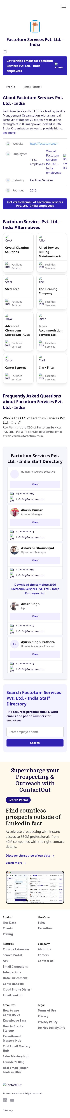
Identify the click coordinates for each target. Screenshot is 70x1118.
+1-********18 (25, 663)
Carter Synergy (15, 367)
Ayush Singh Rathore (38, 642)
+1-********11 (25, 531)
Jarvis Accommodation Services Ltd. (50, 330)
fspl (23, 608)
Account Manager (31, 514)
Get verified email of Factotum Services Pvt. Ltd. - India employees (35, 204)
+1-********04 (25, 569)
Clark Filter (47, 367)
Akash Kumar (32, 510)
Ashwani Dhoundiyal (37, 548)
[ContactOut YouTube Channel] (12, 1100)
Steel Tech (12, 289)
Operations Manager (33, 552)
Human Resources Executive (38, 471)
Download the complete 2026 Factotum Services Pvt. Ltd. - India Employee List (35, 589)
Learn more (14, 863)
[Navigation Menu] (63, 6)
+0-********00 (25, 493)
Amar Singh (30, 604)
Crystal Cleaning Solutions (17, 250)
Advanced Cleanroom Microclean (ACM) (17, 330)
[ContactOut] (20, 6)
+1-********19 (25, 625)
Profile (10, 87)
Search (35, 743)
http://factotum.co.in (44, 144)
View (35, 484)
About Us (44, 949)
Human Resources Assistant (38, 646)
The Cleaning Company (48, 291)
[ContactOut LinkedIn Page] (5, 1100)
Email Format (33, 87)
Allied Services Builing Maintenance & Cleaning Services (51, 252)
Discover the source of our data (28, 856)
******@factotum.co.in (30, 499)
